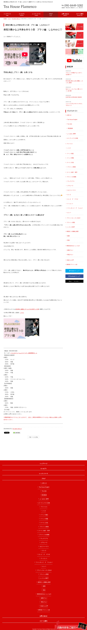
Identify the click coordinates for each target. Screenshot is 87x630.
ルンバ (69, 212)
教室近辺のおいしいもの (73, 245)
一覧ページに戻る (33, 437)
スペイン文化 (70, 162)
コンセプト (43, 468)
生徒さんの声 (70, 260)
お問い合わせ (43, 616)
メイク (69, 148)
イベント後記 (70, 153)
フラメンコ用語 (71, 222)
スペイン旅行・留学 (72, 172)
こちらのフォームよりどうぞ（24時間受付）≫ (23, 353)
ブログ (9, 18)
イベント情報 (70, 158)
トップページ (43, 463)
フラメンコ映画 (71, 167)
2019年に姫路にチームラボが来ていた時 (27, 309)
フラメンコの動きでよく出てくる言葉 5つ (74, 72)
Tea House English (72, 119)
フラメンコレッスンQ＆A (73, 218)
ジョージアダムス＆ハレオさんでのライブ (74, 103)
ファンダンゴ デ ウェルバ (75, 208)
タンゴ (69, 194)
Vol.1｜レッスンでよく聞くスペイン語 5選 (74, 89)
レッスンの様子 (71, 227)
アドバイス (70, 143)
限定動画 (70, 128)
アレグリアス (70, 181)
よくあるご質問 (71, 133)
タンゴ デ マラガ (72, 199)
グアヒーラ (70, 185)
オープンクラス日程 (72, 138)
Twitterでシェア (75, 271)
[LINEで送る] (16, 432)
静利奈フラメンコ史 (72, 264)
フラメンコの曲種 (71, 176)
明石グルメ (70, 254)
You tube (14, 18)
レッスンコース (43, 473)
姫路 (68, 236)
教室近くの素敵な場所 (73, 231)
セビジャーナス (71, 190)
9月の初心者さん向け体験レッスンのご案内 (74, 80)
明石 (68, 240)
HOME (5, 18)
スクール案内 (43, 621)
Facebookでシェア (74, 276)
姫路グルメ (70, 250)
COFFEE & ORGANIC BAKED (74, 96)
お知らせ (18, 18)
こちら (22, 312)
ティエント (70, 203)
